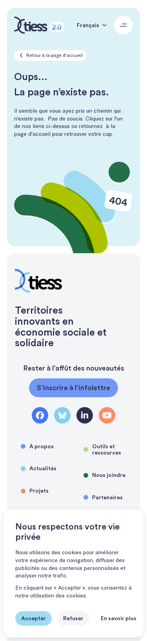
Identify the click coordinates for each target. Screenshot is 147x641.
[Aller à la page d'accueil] (39, 25)
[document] (73, 573)
